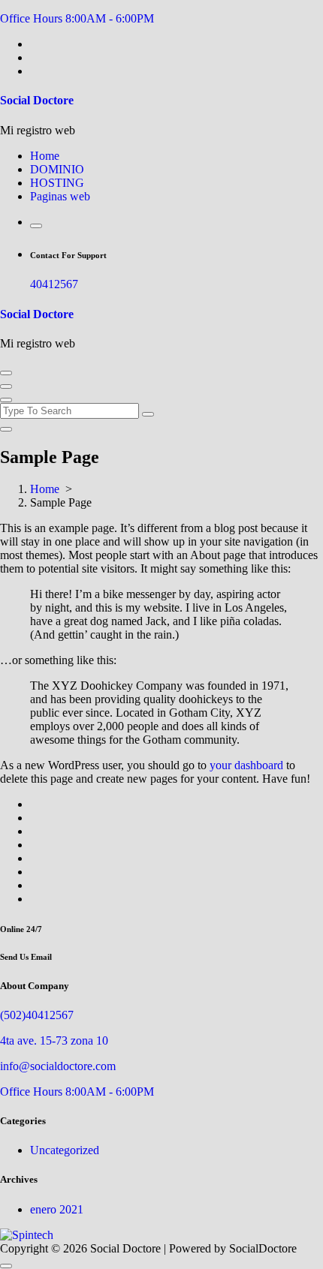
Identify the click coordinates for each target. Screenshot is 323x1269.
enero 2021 (56, 1209)
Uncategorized (64, 1150)
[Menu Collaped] (6, 373)
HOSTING (57, 182)
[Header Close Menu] (6, 386)
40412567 (54, 284)
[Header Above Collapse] (6, 400)
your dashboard (246, 765)
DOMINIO (57, 169)
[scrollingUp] (6, 1266)
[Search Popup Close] (6, 429)
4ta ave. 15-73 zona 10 (54, 1040)
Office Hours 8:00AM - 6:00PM (77, 18)
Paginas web (60, 196)
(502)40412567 (37, 1015)
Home (44, 155)
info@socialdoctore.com (58, 1066)
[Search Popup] (36, 226)
